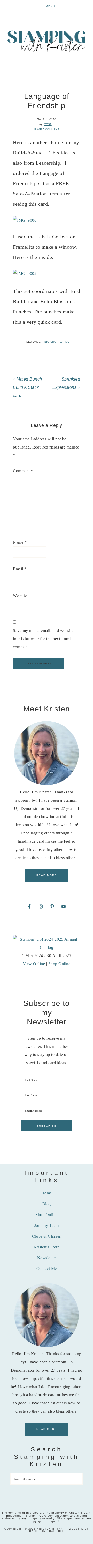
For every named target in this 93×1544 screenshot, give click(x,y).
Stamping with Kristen (46, 41)
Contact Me (46, 1268)
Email (20, 569)
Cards (64, 341)
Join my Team (46, 1225)
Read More (46, 875)
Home (46, 1193)
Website (20, 595)
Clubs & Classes (46, 1236)
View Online (34, 964)
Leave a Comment (46, 129)
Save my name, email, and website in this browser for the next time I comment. (43, 638)
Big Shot (51, 341)
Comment (23, 471)
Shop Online (59, 964)
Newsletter (46, 1258)
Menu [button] (50, 6)
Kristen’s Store (47, 1247)
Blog (46, 1204)
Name (20, 542)
